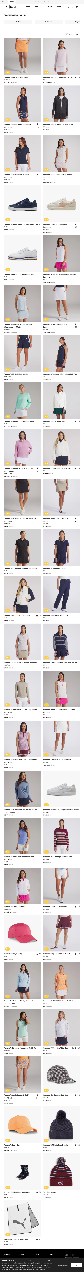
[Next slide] (38, 56)
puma (12, 2)
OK (76, 1265)
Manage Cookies (63, 1265)
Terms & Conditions (39, 1269)
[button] (27, 6)
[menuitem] (58, 6)
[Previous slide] (7, 56)
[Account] (72, 6)
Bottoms (48, 22)
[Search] (67, 6)
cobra (4, 2)
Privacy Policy (25, 1269)
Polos (18, 22)
